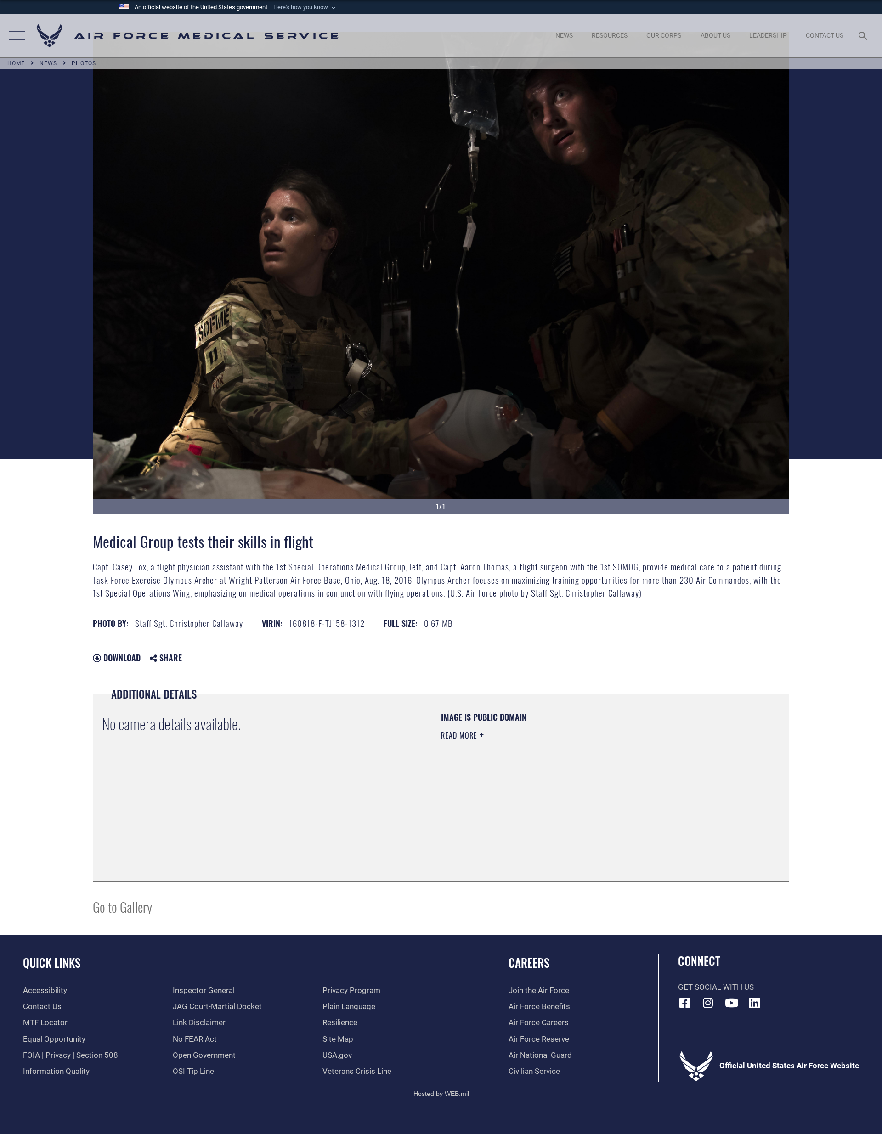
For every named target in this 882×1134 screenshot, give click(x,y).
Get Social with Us (716, 987)
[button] (305, 7)
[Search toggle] (863, 35)
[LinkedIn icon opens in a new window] (755, 1003)
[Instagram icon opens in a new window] (708, 1003)
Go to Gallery (122, 906)
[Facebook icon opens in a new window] (685, 1003)
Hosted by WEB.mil (441, 1093)
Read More (460, 735)
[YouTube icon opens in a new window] (731, 1003)
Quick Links (51, 962)
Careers (529, 962)
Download (121, 658)
